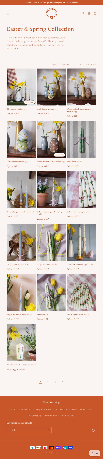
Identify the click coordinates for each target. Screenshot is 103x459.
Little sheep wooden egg (17, 161)
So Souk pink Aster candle (78, 314)
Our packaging (34, 415)
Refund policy (68, 415)
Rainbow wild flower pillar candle (21, 364)
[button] (8, 13)
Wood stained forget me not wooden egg (79, 110)
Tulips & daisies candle (47, 264)
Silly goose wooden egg (17, 109)
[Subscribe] (48, 430)
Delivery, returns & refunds (44, 409)
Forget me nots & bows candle (19, 314)
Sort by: (55, 64)
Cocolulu (54, 453)
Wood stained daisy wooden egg (51, 161)
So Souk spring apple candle (79, 212)
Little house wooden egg (47, 109)
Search (12, 409)
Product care (86, 409)
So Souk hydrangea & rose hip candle (49, 213)
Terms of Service (52, 415)
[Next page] (62, 382)
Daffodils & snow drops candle (80, 264)
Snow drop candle (74, 161)
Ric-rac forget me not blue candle (21, 212)
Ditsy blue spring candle (17, 264)
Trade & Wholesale (68, 409)
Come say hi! (24, 409)
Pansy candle (42, 314)
